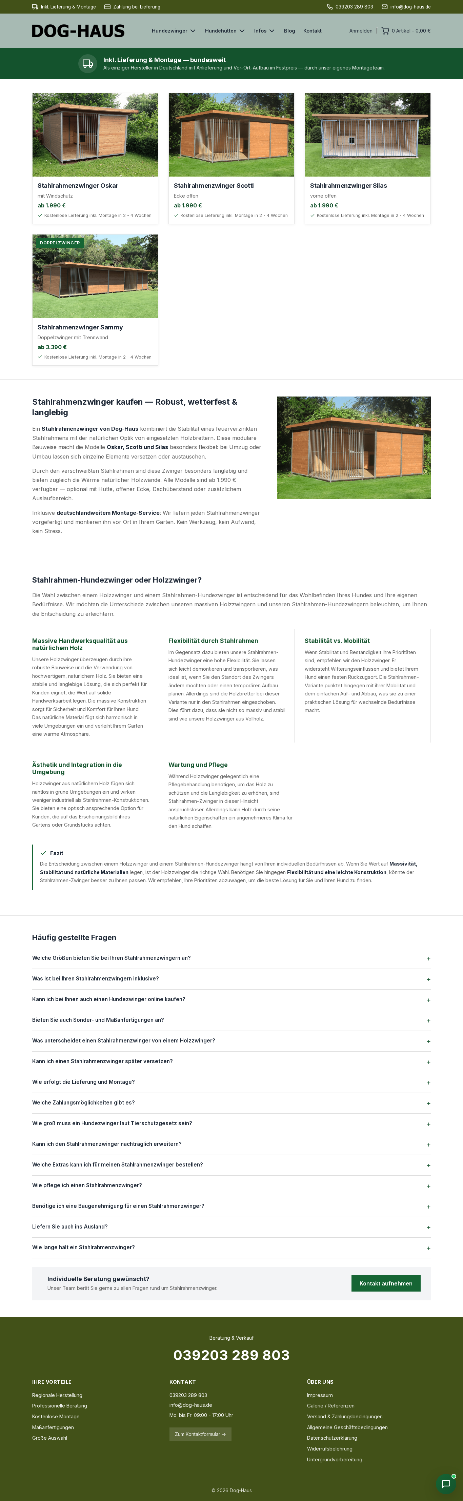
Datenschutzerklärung (332, 1438)
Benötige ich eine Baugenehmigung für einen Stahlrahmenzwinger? (118, 1206)
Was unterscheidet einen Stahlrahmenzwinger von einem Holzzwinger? (123, 1040)
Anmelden (361, 31)
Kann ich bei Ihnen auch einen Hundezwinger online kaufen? (108, 999)
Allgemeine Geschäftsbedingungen (347, 1427)
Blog (289, 31)
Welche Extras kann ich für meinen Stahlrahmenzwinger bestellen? (117, 1164)
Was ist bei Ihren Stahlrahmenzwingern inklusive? (95, 978)
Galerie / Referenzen (331, 1405)
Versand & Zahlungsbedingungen (345, 1416)
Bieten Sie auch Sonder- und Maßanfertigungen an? (98, 1020)
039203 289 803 (231, 1355)
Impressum (320, 1395)
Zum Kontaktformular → (200, 1434)
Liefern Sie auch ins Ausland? (70, 1226)
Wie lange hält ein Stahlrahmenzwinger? (83, 1247)
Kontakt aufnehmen (386, 1283)
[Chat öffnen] (446, 1484)
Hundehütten (221, 31)
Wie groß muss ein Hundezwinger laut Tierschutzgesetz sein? (112, 1123)
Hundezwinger (169, 31)
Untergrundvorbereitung (334, 1459)
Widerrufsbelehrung (330, 1449)
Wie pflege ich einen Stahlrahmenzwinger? (87, 1185)
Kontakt (312, 31)
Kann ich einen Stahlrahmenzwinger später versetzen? (102, 1061)
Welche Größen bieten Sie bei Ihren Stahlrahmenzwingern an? (111, 958)
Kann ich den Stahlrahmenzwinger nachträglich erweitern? (107, 1144)
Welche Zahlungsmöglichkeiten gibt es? (83, 1102)
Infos (260, 31)
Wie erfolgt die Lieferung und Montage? (83, 1082)
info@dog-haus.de (190, 1405)
